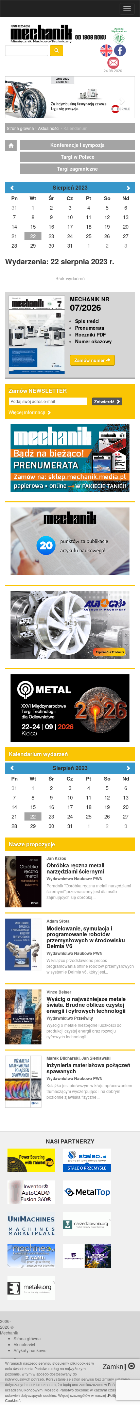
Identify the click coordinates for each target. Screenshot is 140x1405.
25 (88, 816)
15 (33, 806)
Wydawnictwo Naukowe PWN (75, 878)
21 (14, 816)
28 (14, 825)
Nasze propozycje (32, 844)
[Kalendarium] (11, 145)
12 (107, 797)
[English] (106, 49)
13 (125, 797)
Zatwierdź (105, 401)
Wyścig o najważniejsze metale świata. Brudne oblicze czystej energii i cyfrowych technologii (86, 1005)
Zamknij (115, 1366)
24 (70, 816)
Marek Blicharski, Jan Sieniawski (78, 1058)
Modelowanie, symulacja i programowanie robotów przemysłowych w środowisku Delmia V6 (86, 937)
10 (70, 797)
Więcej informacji (27, 412)
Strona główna (20, 128)
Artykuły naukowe (30, 1350)
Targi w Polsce (77, 156)
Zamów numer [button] (90, 360)
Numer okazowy (93, 341)
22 (33, 816)
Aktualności (48, 128)
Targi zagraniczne (77, 168)
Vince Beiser (59, 992)
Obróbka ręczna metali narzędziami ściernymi (75, 868)
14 (14, 806)
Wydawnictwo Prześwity (70, 1018)
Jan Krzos (56, 858)
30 (51, 825)
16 (51, 806)
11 (88, 797)
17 (70, 806)
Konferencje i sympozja (77, 144)
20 (125, 806)
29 (33, 825)
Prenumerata (89, 327)
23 (51, 816)
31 (14, 787)
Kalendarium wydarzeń (38, 754)
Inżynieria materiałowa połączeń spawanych (88, 1068)
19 (107, 806)
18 (88, 806)
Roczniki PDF (90, 334)
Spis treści (87, 320)
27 (125, 816)
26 (107, 816)
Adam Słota (58, 921)
